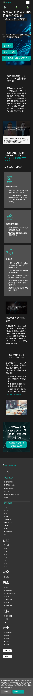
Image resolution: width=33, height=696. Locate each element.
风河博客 (6, 596)
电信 (5, 551)
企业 (5, 554)
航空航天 (6, 545)
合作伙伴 (6, 642)
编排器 (6, 528)
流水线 (6, 513)
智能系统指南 (8, 605)
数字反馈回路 (8, 532)
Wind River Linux (8, 488)
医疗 (5, 560)
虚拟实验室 (7, 519)
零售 (5, 566)
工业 (5, 557)
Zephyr (6, 497)
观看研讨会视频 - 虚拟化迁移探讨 (16, 444)
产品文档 (6, 619)
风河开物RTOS (8, 482)
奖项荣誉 (6, 638)
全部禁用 (6, 691)
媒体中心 (6, 635)
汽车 (5, 548)
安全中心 (6, 577)
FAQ (5, 622)
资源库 (6, 587)
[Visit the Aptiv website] (16, 465)
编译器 (6, 510)
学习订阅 (6, 602)
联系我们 (7, 656)
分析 (5, 535)
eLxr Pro (6, 491)
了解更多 (7, 46)
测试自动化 (7, 516)
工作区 (6, 507)
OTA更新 (6, 525)
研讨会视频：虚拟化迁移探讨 (16, 58)
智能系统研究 (8, 590)
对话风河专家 (9, 52)
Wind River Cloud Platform (11, 494)
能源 (5, 563)
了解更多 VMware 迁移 (13, 395)
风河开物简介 (8, 632)
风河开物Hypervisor (10, 485)
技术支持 (7, 651)
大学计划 (6, 645)
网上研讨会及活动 (9, 593)
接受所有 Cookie (18, 691)
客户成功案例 (8, 599)
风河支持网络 (8, 616)
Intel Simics (8, 522)
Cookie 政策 (27, 685)
